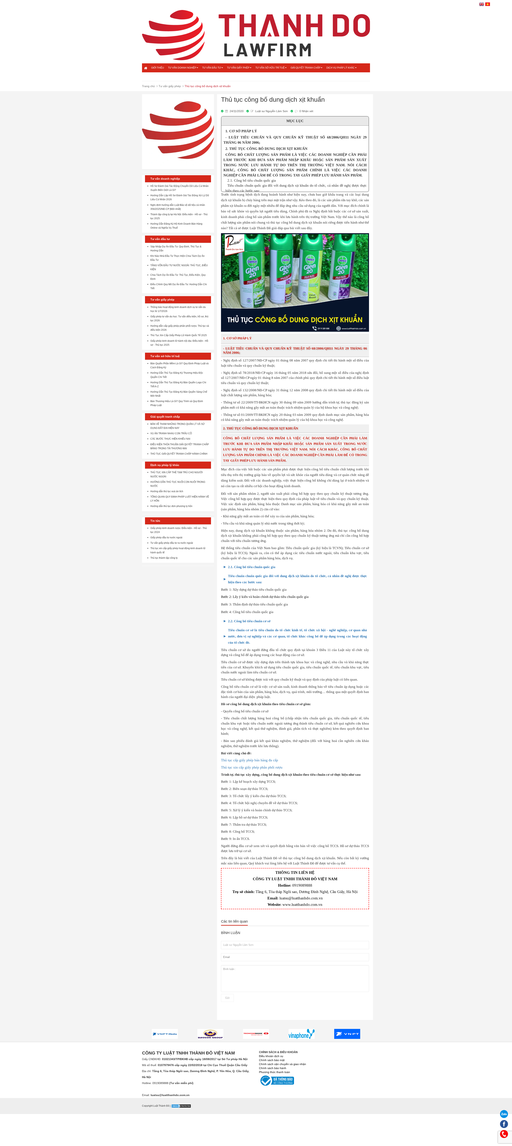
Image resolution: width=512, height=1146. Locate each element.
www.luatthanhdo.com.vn (302, 904)
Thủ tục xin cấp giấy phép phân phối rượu (251, 767)
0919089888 (302, 885)
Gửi (227, 997)
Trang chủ (148, 86)
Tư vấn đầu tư (211, 67)
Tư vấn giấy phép (238, 67)
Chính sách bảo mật (272, 1060)
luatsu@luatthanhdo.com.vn (301, 898)
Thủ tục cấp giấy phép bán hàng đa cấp (249, 760)
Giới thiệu (157, 67)
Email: (166, 1095)
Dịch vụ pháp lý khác (340, 67)
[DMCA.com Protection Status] (181, 1106)
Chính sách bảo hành (272, 1068)
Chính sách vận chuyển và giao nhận (282, 1064)
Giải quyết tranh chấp (305, 67)
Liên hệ (156, 76)
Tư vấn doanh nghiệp (182, 67)
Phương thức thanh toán (274, 1072)
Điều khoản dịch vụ (271, 1056)
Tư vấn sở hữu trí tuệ (270, 67)
